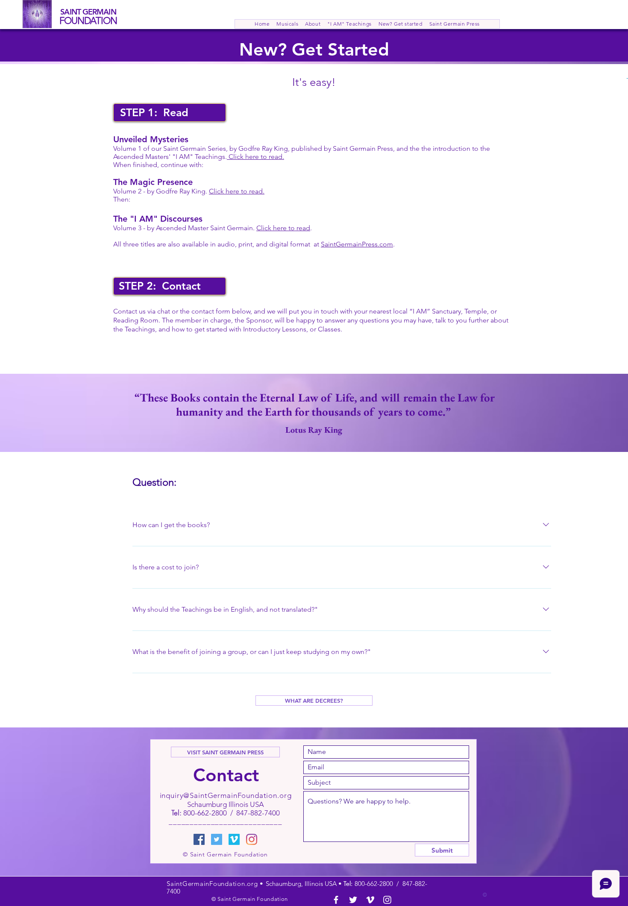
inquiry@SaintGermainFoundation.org (226, 795)
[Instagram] (251, 839)
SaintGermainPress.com (357, 244)
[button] (312, 24)
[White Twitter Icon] (353, 899)
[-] (599, 78)
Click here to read (283, 228)
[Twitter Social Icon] (216, 839)
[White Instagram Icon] (387, 899)
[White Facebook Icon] (336, 899)
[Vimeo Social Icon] (234, 839)
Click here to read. (255, 156)
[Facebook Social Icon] (199, 839)
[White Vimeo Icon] (370, 899)
